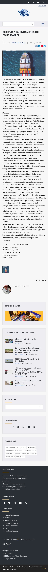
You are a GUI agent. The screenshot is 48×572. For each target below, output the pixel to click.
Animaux (23, 448)
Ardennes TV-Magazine (14, 451)
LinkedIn (39, 46)
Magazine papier (24, 316)
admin (17, 343)
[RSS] (43, 2)
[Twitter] (28, 2)
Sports (18, 457)
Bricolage (25, 454)
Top (44, 569)
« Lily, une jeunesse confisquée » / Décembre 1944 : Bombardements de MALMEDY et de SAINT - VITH (29, 371)
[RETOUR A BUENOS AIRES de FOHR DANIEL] (5, 269)
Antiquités (31, 448)
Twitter (44, 46)
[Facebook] (24, 2)
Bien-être (17, 454)
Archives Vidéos (11, 520)
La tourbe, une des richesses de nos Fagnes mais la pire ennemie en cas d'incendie (29, 350)
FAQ (6, 528)
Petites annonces (11, 526)
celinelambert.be (9, 569)
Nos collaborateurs (12, 515)
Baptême (9, 454)
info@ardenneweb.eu (10, 551)
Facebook (36, 46)
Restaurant (10, 457)
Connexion (42, 6)
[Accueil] (24, 17)
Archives (8, 518)
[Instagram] (33, 2)
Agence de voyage (12, 448)
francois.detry (20, 354)
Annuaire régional (11, 523)
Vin (24, 457)
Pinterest (42, 46)
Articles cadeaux (30, 451)
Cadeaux (33, 454)
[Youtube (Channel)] (38, 2)
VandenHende (18, 43)
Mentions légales (11, 531)
